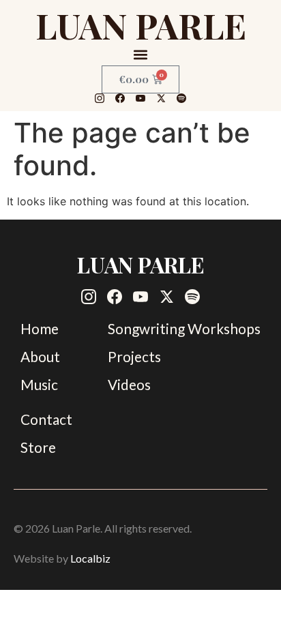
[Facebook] (120, 98)
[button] (141, 54)
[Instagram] (99, 98)
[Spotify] (181, 98)
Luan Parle (140, 25)
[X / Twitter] (161, 98)
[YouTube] (140, 98)
